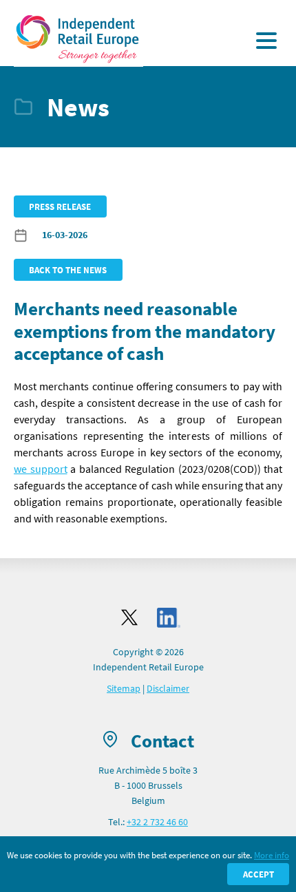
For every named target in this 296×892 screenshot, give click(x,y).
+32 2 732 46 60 (157, 822)
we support (40, 469)
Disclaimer (168, 688)
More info (271, 854)
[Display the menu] (266, 40)
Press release (60, 206)
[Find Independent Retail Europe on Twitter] (129, 617)
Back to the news (68, 269)
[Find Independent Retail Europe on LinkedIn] (168, 618)
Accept (258, 874)
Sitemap (123, 688)
